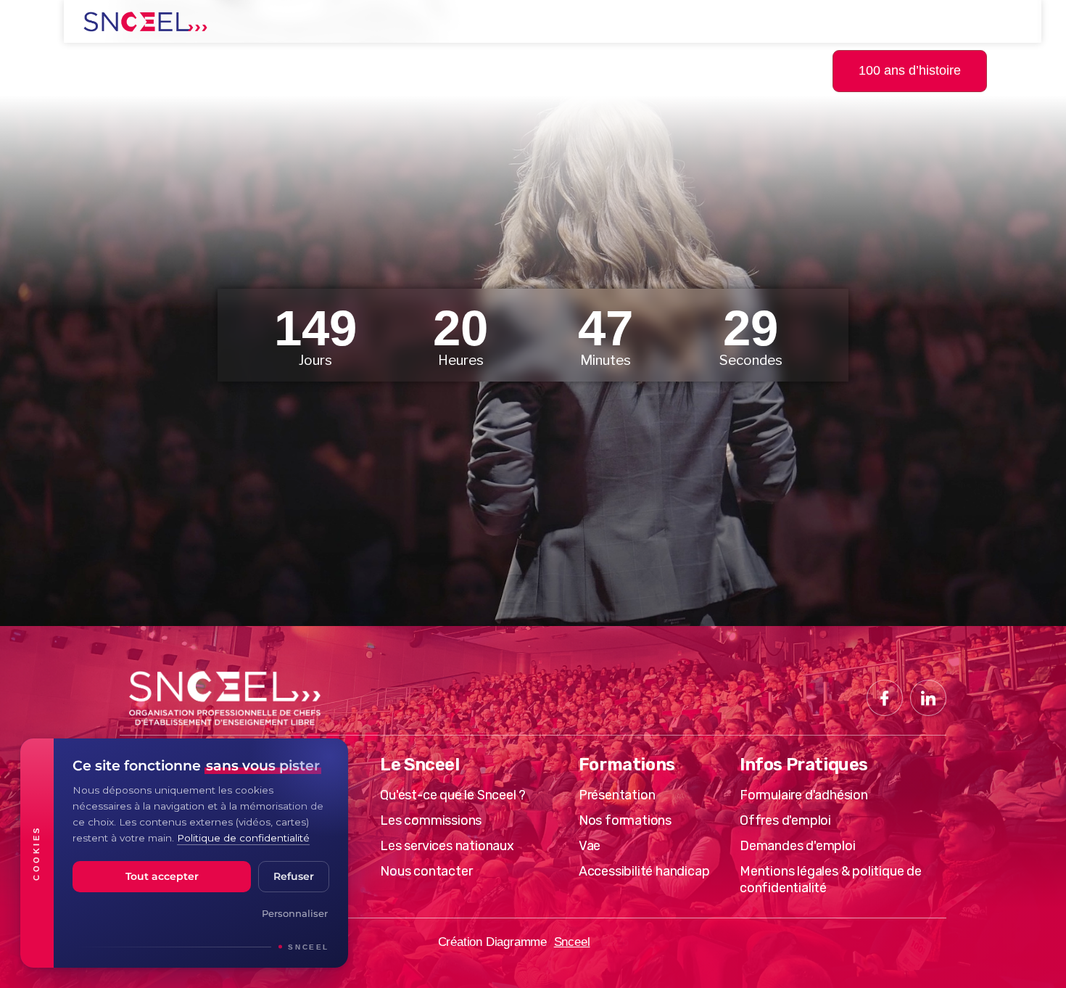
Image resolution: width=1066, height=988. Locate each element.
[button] (1032, 69)
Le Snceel (128, 70)
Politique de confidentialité (243, 838)
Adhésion (595, 70)
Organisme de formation (291, 70)
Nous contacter (723, 70)
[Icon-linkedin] (928, 698)
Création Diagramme (492, 942)
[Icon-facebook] (885, 698)
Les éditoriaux (473, 70)
